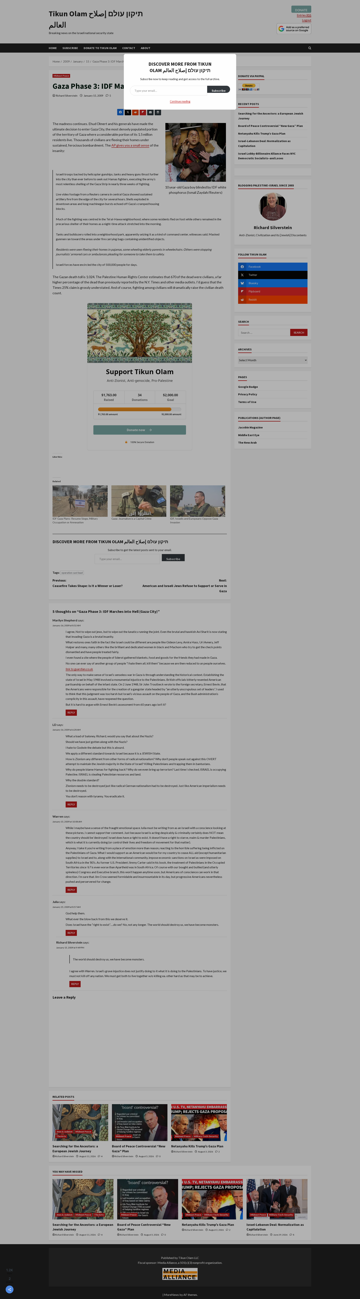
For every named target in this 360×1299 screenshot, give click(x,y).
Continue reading (180, 101)
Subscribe (219, 90)
